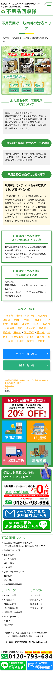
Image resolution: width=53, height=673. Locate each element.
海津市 (38, 320)
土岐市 (20, 341)
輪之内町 (42, 315)
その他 (7, 621)
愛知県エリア (36, 599)
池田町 (7, 320)
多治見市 (30, 328)
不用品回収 (9, 599)
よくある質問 (10, 559)
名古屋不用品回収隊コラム (16, 584)
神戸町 (30, 315)
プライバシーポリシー (14, 571)
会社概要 (8, 567)
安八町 (20, 315)
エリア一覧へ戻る (26, 354)
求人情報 (8, 580)
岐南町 (7, 332)
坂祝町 (46, 324)
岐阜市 (9, 315)
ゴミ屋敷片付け (11, 608)
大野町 (17, 320)
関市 (20, 328)
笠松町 (42, 328)
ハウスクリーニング (13, 616)
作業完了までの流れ (13, 550)
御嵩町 (15, 324)
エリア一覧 (35, 595)
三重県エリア (36, 608)
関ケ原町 (29, 332)
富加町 (10, 328)
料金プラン (9, 625)
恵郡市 (41, 341)
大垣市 (28, 320)
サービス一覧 (10, 595)
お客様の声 (9, 554)
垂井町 (41, 332)
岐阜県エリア (36, 604)
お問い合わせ (26, 365)
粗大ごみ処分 (10, 604)
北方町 (41, 337)
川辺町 (36, 324)
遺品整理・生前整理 (13, 612)
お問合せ (8, 576)
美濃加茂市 (17, 337)
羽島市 (17, 332)
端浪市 (30, 341)
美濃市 (30, 337)
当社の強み (9, 563)
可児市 (25, 324)
